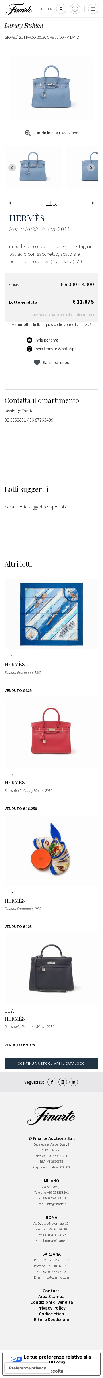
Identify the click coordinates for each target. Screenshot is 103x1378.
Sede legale (41, 1144)
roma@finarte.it (56, 1240)
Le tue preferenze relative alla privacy (57, 1359)
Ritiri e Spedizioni (51, 1319)
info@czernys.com (56, 1277)
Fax (39, 1198)
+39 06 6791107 (58, 1229)
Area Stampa (51, 1296)
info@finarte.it (56, 1204)
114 (9, 656)
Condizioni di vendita (51, 1302)
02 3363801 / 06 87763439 (29, 420)
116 (9, 892)
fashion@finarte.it (21, 411)
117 (9, 1010)
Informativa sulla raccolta (35, 1371)
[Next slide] (91, 167)
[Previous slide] (12, 167)
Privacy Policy (51, 1308)
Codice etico (51, 1313)
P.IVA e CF (41, 1156)
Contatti (51, 1290)
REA (42, 1161)
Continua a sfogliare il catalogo (51, 1063)
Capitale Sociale (44, 1167)
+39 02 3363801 (58, 1192)
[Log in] (75, 9)
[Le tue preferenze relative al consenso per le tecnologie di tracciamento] (28, 1368)
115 (9, 774)
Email (41, 1204)
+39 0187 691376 (58, 1266)
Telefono (40, 1192)
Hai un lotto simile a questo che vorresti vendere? (52, 324)
